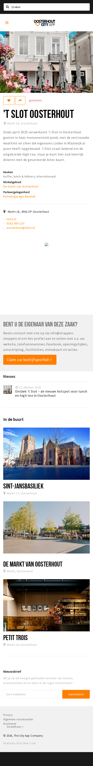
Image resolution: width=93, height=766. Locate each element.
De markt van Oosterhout (20, 186)
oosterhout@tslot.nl (20, 228)
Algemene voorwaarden (18, 719)
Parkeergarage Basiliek (19, 196)
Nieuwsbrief (12, 671)
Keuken (8, 172)
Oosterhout (14, 727)
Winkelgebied (12, 182)
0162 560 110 (15, 223)
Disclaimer (9, 724)
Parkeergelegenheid (16, 192)
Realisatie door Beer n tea (19, 743)
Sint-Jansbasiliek (23, 486)
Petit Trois (15, 637)
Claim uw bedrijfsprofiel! (28, 359)
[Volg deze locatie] (8, 100)
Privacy (8, 715)
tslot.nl (11, 219)
